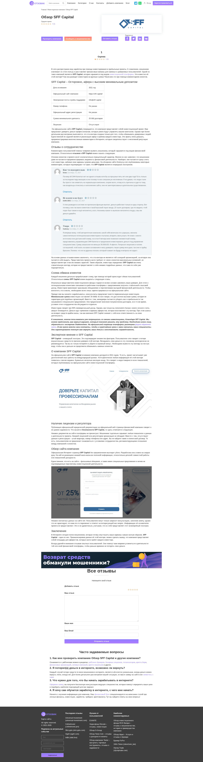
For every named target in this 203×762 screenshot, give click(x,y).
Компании (71, 3)
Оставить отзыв (110, 39)
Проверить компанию (52, 39)
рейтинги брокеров (96, 662)
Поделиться (129, 35)
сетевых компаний (79, 665)
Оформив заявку (56, 685)
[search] (63, 3)
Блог (128, 3)
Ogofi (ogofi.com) (72, 734)
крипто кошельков (95, 665)
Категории (82, 3)
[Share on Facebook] (128, 39)
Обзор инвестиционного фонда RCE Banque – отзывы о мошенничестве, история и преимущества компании (124, 726)
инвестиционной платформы (122, 74)
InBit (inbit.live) (71, 738)
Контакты (100, 3)
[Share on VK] (147, 39)
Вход (149, 3)
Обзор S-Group (95, 730)
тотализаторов (129, 662)
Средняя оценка (46, 21)
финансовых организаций (60, 665)
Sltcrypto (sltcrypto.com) (75, 730)
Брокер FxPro (119, 741)
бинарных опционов (113, 662)
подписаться (52, 755)
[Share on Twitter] (134, 39)
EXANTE (92, 721)
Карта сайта (46, 719)
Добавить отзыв (71, 586)
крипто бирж (141, 662)
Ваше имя (68, 623)
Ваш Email (68, 631)
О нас (91, 3)
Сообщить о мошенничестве (78, 39)
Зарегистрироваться (163, 3)
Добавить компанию (114, 3)
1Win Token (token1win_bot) (125, 744)
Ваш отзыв (69, 593)
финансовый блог (102, 694)
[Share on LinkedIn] (141, 39)
